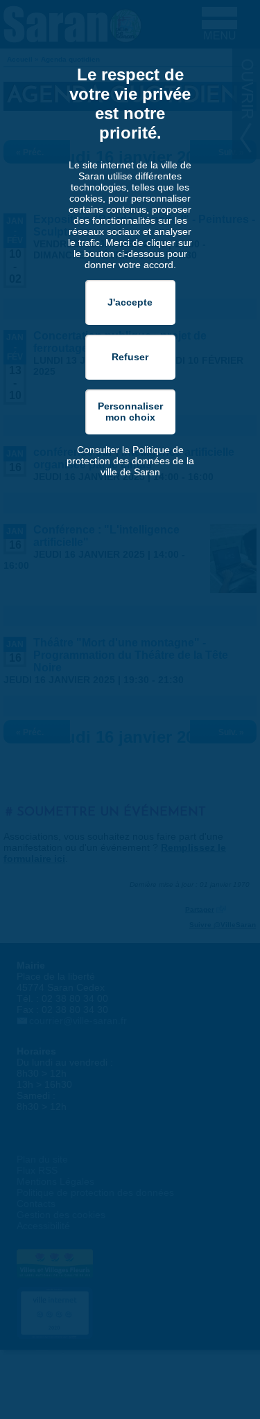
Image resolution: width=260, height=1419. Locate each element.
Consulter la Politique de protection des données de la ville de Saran (130, 460)
